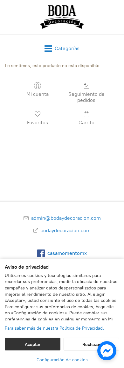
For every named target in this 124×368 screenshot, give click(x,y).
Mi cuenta (37, 94)
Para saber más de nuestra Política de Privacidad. (54, 328)
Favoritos (37, 122)
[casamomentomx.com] (62, 17)
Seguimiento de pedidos (86, 97)
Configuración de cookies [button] (62, 360)
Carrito (86, 122)
